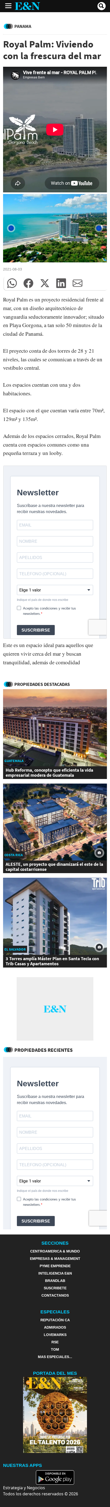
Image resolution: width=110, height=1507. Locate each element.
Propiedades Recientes (43, 1050)
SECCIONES (55, 1243)
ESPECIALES (55, 1312)
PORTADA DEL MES (55, 1373)
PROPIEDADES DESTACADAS (42, 684)
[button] (12, 283)
